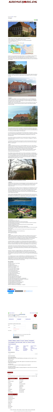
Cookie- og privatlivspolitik (31, 409)
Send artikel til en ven (29, 291)
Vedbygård (20, 382)
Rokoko (32, 346)
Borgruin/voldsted (10, 347)
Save (12, 289)
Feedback (10, 292)
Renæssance (25, 350)
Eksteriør (9, 390)
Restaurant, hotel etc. (33, 345)
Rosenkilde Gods (10, 396)
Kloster (17, 349)
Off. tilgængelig (25, 348)
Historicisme (17, 346)
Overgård (9, 386)
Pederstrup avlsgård (11, 381)
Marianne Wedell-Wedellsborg (12, 357)
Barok (9, 346)
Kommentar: (10, 330)
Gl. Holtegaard (21, 381)
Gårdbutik (9, 350)
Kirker (16, 347)
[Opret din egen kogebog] (35, 326)
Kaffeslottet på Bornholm (11, 398)
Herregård (17, 345)
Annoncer (23, 409)
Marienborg (9, 405)
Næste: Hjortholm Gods (33, 312)
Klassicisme (17, 348)
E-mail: (9, 327)
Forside (12, 16)
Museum (24, 347)
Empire (9, 348)
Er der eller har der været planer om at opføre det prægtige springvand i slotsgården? (19, 364)
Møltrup (9, 379)
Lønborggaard (10, 383)
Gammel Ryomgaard (22, 389)
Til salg (32, 350)
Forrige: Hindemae (11, 312)
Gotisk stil (9, 349)
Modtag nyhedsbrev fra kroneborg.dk (19, 335)
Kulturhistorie (17, 350)
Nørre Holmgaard (21, 390)
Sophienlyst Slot (10, 399)
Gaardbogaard (10, 389)
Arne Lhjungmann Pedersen (12, 366)
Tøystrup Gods (21, 379)
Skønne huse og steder (34, 348)
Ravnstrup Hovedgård (22, 383)
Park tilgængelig (25, 349)
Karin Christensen (10, 360)
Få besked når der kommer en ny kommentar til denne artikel (22, 334)
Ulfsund (9, 387)
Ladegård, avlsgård (25, 345)
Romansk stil (32, 347)
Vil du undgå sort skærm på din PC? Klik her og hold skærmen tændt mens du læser (20, 21)
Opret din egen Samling (18, 291)
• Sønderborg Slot (28, 319)
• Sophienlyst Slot (11, 319)
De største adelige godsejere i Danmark (13, 395)
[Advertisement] (4, 12)
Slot (31, 349)
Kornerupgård (10, 385)
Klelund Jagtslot (10, 406)
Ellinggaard (20, 387)
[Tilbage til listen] (21, 312)
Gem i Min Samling (11, 291)
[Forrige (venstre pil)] (34, 19)
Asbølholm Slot (21, 386)
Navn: (9, 325)
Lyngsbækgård (21, 385)
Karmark (9, 382)
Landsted (24, 346)
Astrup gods (9, 407)
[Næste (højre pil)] (35, 19)
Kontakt (26, 409)
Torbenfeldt (9, 403)
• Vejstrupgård (19, 319)
